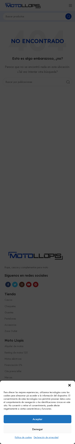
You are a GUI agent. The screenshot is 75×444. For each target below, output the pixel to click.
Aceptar (37, 419)
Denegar (37, 429)
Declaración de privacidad (46, 437)
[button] (69, 385)
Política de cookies (23, 437)
